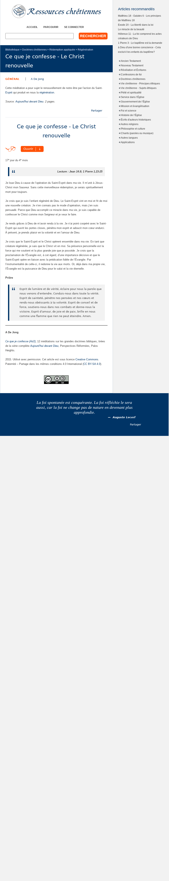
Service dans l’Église (132, 97)
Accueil (32, 27)
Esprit (8, 92)
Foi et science (128, 110)
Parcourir (50, 27)
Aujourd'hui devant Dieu (29, 101)
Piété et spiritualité (131, 92)
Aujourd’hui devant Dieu (44, 345)
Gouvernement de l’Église (135, 101)
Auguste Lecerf (124, 417)
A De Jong (37, 78)
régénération (46, 92)
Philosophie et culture (133, 128)
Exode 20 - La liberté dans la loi (135, 24)
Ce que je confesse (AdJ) (20, 341)
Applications (128, 142)
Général (12, 78)
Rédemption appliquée (62, 49)
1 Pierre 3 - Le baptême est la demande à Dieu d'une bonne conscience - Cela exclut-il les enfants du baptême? (140, 47)
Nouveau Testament (132, 65)
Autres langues (129, 137)
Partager (96, 110)
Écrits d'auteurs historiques (136, 119)
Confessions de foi (131, 74)
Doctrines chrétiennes (34, 49)
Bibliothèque (12, 49)
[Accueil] (56, 11)
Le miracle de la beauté (131, 29)
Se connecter (74, 27)
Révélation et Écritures (133, 70)
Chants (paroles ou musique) (137, 133)
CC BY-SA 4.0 (91, 363)
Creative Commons (86, 359)
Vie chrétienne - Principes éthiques (140, 83)
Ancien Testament (131, 61)
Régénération (85, 49)
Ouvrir (28, 149)
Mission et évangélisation (135, 106)
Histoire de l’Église (131, 115)
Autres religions (129, 124)
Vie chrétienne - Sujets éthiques (138, 88)
